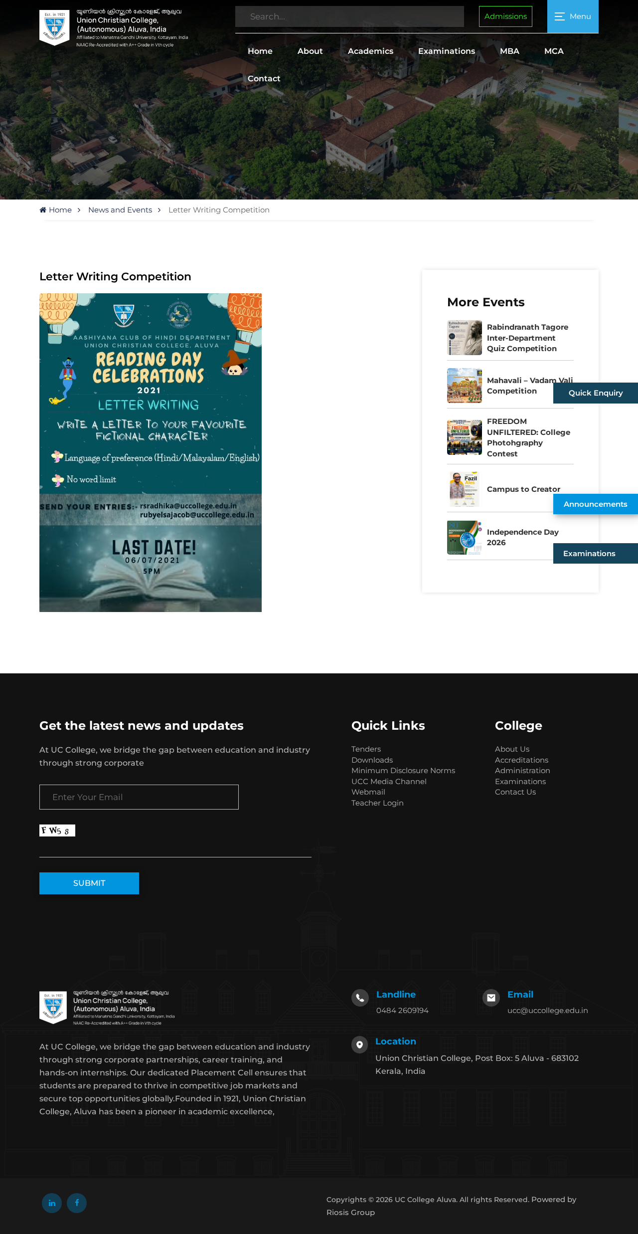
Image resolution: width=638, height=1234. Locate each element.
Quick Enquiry (596, 393)
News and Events (120, 209)
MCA (554, 51)
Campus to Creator (523, 489)
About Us (512, 749)
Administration (522, 770)
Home (260, 51)
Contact (264, 78)
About (310, 51)
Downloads (372, 760)
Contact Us (515, 792)
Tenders (366, 749)
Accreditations (521, 760)
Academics (370, 51)
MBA (509, 51)
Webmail (368, 792)
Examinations (446, 51)
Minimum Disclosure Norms (403, 770)
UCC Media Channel (389, 781)
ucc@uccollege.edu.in (547, 1010)
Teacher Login (377, 803)
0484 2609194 (402, 1010)
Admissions (505, 16)
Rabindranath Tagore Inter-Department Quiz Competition (527, 337)
